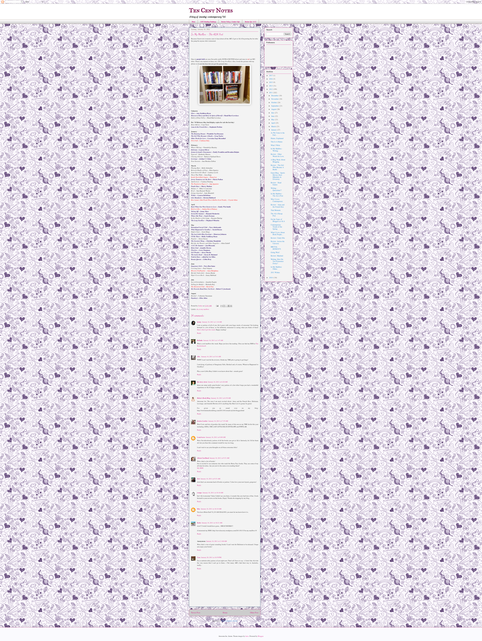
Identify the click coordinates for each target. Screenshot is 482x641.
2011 (271, 92)
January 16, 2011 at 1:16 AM (212, 322)
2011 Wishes (275, 272)
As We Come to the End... (278, 134)
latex (247, 636)
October (274, 102)
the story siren (202, 382)
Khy (198, 509)
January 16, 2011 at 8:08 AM (216, 437)
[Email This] (221, 306)
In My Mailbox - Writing (277, 149)
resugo (199, 492)
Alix (198, 356)
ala (197, 309)
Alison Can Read (203, 458)
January (274, 130)
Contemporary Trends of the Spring (276, 227)
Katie (199, 522)
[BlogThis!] (224, 306)
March (273, 126)
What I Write (275, 145)
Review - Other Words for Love (277, 155)
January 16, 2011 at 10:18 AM (211, 509)
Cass (198, 557)
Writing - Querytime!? (276, 189)
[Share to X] (226, 306)
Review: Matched (277, 256)
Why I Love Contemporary (277, 200)
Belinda (200, 340)
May (273, 119)
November (275, 99)
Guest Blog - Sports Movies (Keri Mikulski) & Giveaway (278, 176)
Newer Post (195, 612)
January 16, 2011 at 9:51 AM (219, 458)
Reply (199, 333)
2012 (271, 89)
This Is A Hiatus (276, 141)
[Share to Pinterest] (231, 306)
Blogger (260, 636)
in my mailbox (204, 309)
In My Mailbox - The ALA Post (277, 194)
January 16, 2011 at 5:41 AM (211, 356)
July (273, 113)
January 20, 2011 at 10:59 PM (211, 557)
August (274, 109)
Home (193, 22)
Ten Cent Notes (211, 10)
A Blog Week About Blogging (278, 160)
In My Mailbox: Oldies (276, 268)
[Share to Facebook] (228, 306)
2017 (271, 75)
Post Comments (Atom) (229, 621)
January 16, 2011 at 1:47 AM (213, 340)
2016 (271, 79)
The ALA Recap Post (276, 214)
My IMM (200, 468)
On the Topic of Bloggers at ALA (278, 220)
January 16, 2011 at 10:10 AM (213, 492)
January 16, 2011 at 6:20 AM (218, 382)
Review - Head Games (276, 183)
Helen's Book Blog (203, 398)
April (273, 123)
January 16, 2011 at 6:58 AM (221, 398)
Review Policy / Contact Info (230, 22)
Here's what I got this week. (206, 330)
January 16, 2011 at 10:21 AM (212, 523)
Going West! (275, 252)
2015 (271, 82)
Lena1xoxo (201, 437)
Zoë (198, 478)
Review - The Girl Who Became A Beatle (277, 167)
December (275, 95)
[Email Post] (217, 306)
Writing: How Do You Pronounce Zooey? (277, 261)
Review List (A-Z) (250, 22)
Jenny (199, 322)
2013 (271, 86)
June (273, 116)
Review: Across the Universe (277, 242)
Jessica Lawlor (202, 421)
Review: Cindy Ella (278, 238)
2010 (271, 277)
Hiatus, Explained (277, 138)
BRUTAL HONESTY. (276, 248)
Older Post (254, 612)
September (275, 106)
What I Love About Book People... (278, 233)
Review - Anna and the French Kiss (277, 205)
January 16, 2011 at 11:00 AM (216, 541)
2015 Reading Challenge (208, 22)
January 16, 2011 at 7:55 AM (218, 421)
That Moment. (276, 210)
